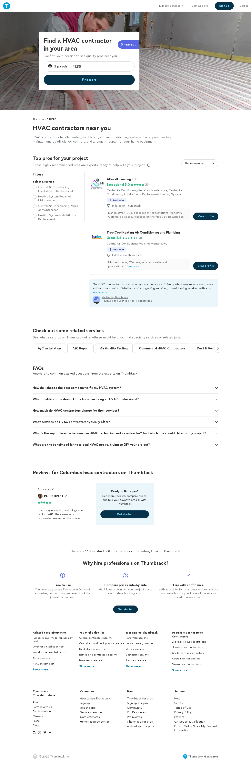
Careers (38, 716)
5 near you (128, 44)
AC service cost (42, 658)
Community (134, 707)
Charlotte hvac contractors (188, 653)
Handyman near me (137, 638)
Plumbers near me (136, 660)
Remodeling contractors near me (98, 654)
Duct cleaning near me (92, 649)
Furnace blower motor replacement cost (53, 640)
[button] (154, 288)
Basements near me (90, 660)
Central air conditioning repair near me (101, 643)
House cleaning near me (139, 643)
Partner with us (42, 707)
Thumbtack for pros (140, 698)
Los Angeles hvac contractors (189, 641)
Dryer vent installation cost (49, 646)
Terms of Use (182, 707)
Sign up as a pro (137, 703)
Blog (36, 725)
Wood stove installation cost (50, 652)
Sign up (85, 703)
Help (177, 698)
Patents (179, 717)
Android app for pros (140, 726)
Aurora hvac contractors (186, 658)
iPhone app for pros (140, 721)
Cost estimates (90, 717)
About (37, 702)
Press (36, 721)
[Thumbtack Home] (6, 6)
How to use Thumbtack (95, 698)
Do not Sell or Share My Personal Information (195, 728)
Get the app (88, 707)
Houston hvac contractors (187, 647)
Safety (178, 703)
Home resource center (94, 721)
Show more (40, 669)
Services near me (91, 712)
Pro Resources (136, 712)
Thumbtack (39, 119)
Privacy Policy (182, 712)
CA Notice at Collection (189, 721)
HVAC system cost (43, 663)
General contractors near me (96, 638)
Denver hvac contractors (186, 664)
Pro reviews (134, 717)
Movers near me (135, 649)
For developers (42, 711)
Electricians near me (137, 654)
